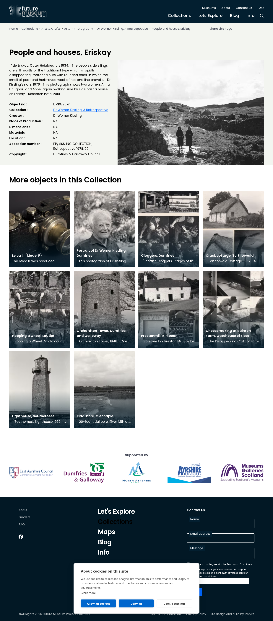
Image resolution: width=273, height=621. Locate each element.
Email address (200, 534)
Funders (24, 517)
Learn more (88, 593)
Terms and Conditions (166, 614)
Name (194, 519)
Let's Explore (116, 512)
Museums (209, 8)
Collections (179, 15)
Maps (106, 532)
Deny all (136, 603)
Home (13, 29)
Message (196, 548)
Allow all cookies (98, 603)
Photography (83, 29)
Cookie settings (174, 603)
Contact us (244, 8)
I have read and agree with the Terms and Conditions (221, 564)
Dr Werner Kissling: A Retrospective (122, 29)
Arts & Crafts (51, 29)
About (225, 8)
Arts (67, 29)
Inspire (249, 614)
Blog (234, 15)
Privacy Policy (196, 614)
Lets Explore (210, 15)
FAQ (261, 8)
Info (250, 15)
